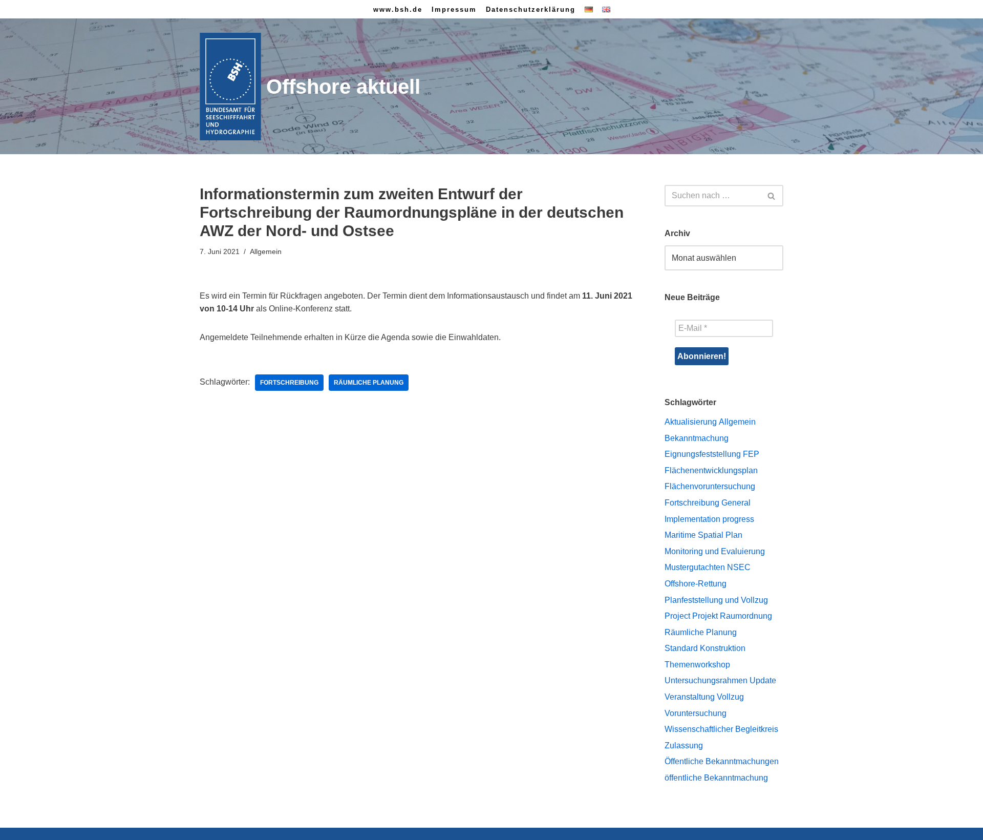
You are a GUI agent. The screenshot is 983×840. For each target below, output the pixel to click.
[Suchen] (771, 195)
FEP (751, 454)
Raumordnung (746, 616)
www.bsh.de (397, 9)
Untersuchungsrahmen (706, 680)
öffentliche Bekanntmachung (716, 777)
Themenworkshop (697, 664)
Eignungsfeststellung (703, 454)
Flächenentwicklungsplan (711, 470)
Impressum (454, 9)
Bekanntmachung (697, 438)
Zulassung (684, 745)
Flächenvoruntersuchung (710, 486)
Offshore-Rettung (695, 583)
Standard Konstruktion (705, 648)
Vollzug (730, 696)
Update (763, 680)
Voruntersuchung (695, 713)
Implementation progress (709, 519)
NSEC (739, 567)
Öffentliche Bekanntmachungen (722, 761)
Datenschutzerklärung (530, 9)
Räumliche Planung (368, 382)
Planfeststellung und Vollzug (716, 600)
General (736, 502)
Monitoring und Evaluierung (715, 551)
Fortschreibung (289, 382)
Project (677, 616)
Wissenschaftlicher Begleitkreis (721, 729)
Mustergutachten (695, 567)
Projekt (705, 616)
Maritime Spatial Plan (703, 535)
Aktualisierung (691, 421)
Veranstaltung (690, 696)
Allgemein (737, 421)
